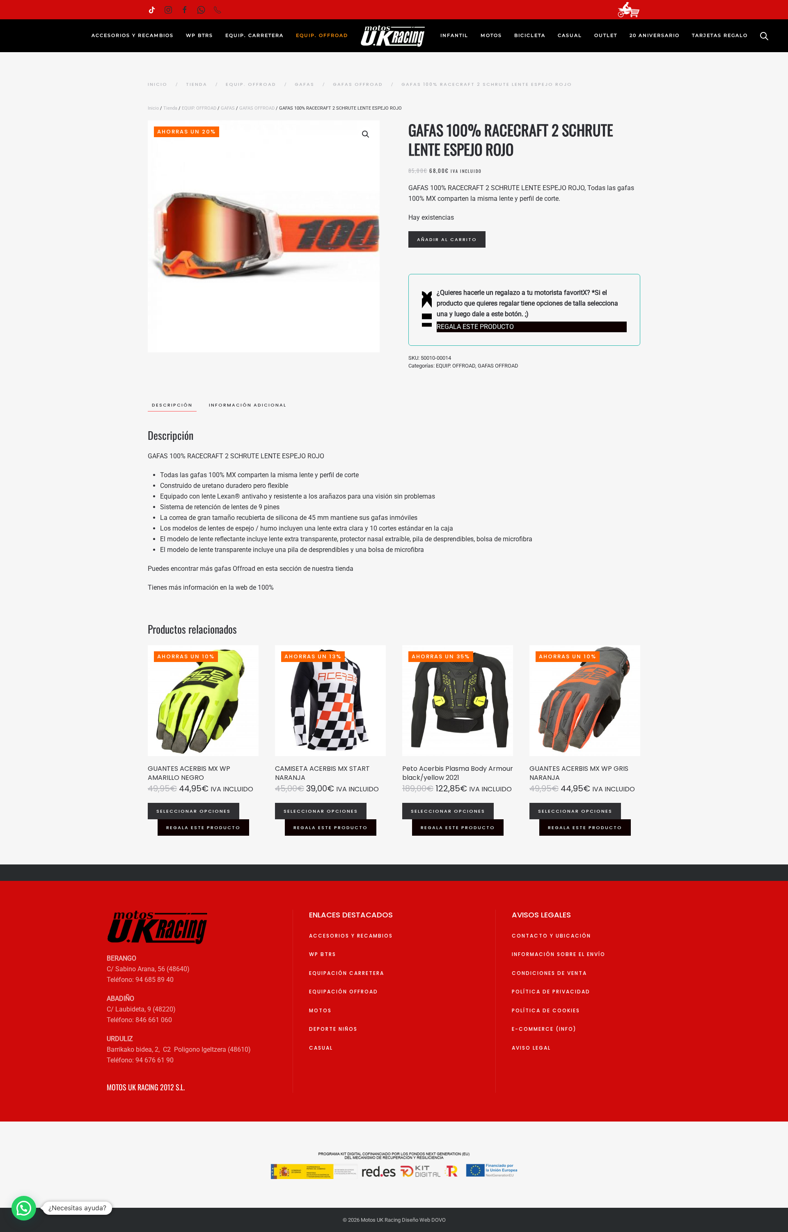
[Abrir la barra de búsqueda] (764, 35)
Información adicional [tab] (247, 405)
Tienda (170, 108)
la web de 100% (251, 587)
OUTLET (605, 35)
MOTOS (320, 1010)
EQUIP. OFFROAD (199, 108)
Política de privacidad (551, 991)
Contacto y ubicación (551, 935)
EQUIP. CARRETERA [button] (254, 35)
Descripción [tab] (172, 405)
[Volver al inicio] (394, 35)
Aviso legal (531, 1047)
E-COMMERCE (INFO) (544, 1028)
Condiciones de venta (549, 973)
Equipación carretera (346, 973)
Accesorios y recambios (351, 935)
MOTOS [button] (491, 35)
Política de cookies (546, 1010)
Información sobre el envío (558, 954)
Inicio (153, 108)
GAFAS (228, 108)
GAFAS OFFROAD (257, 108)
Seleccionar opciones (193, 811)
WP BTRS (199, 35)
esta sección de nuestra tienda (309, 568)
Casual (321, 1047)
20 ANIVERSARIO (655, 35)
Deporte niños (333, 1028)
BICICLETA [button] (529, 35)
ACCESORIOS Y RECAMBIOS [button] (133, 35)
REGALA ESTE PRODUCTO (203, 827)
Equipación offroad (343, 991)
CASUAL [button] (570, 35)
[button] (365, 134)
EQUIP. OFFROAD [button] (322, 35)
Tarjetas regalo (720, 35)
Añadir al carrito (447, 239)
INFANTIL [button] (454, 35)
